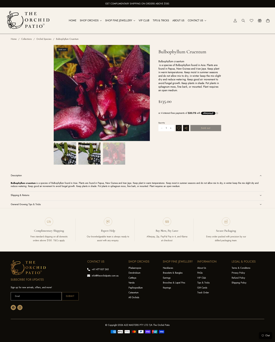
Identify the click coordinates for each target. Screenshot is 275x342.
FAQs (200, 272)
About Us (201, 268)
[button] (243, 20)
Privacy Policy (238, 272)
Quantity (161, 123)
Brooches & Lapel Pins (174, 282)
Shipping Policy (239, 282)
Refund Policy (238, 277)
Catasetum (133, 292)
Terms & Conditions (241, 268)
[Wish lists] (251, 20)
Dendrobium (134, 272)
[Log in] (235, 20)
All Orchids (133, 297)
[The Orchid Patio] (28, 20)
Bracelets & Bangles (173, 272)
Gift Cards (202, 287)
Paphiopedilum (135, 287)
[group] (65, 153)
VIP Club (201, 277)
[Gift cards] (259, 20)
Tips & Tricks (203, 282)
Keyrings (167, 287)
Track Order (203, 292)
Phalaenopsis (134, 268)
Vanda (131, 282)
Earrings (167, 277)
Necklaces (168, 268)
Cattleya (132, 277)
